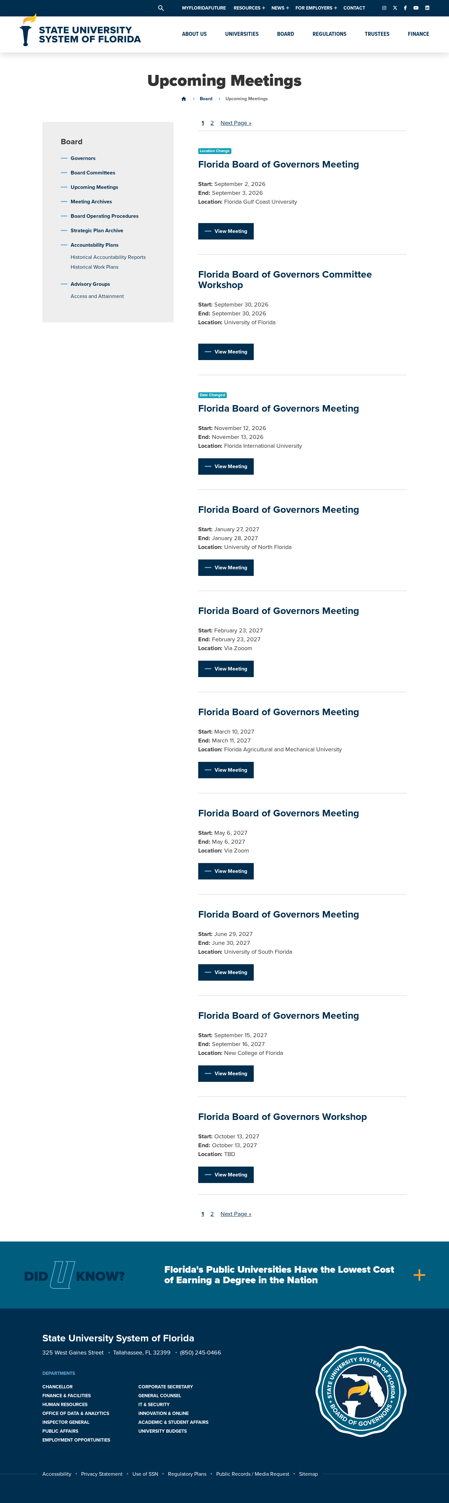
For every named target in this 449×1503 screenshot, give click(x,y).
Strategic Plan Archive (97, 230)
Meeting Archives (91, 201)
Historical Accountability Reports (108, 257)
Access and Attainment (97, 296)
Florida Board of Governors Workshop (282, 1117)
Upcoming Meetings (94, 187)
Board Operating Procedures (105, 216)
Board (206, 99)
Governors (83, 158)
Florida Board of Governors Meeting (278, 164)
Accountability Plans (95, 245)
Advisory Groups (90, 284)
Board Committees (93, 173)
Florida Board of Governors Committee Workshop (285, 279)
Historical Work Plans (94, 267)
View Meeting (231, 231)
